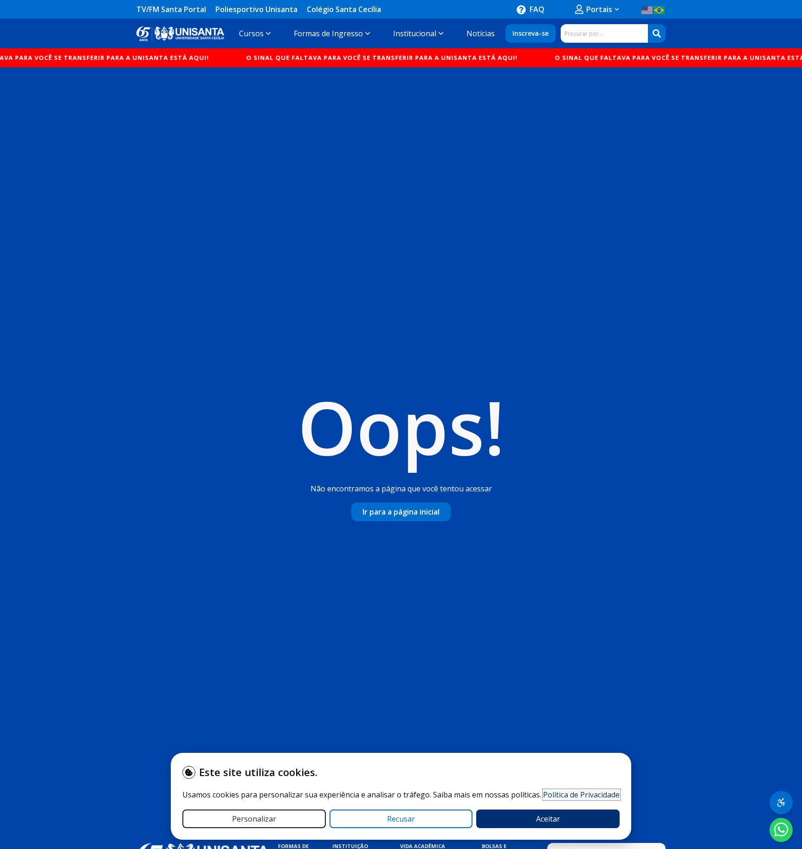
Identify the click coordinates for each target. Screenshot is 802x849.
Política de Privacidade (581, 795)
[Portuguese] (659, 9)
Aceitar (548, 819)
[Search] (657, 33)
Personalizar (254, 819)
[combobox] (604, 33)
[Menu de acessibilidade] (781, 802)
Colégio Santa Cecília (344, 9)
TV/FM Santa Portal (171, 9)
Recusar (401, 819)
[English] (647, 9)
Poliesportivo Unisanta (256, 9)
